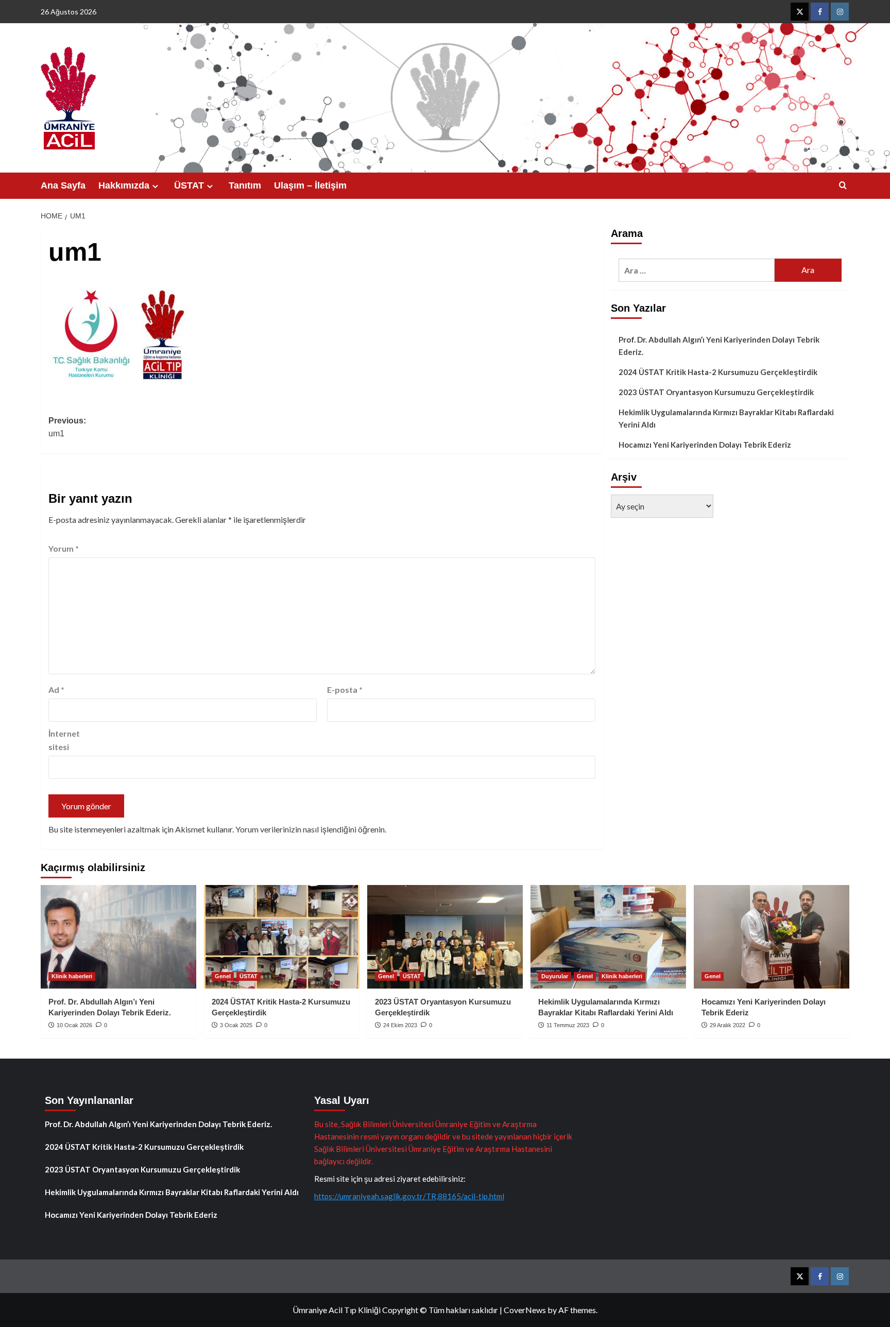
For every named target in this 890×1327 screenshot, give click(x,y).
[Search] (842, 186)
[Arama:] (697, 270)
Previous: (67, 427)
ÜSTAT (189, 185)
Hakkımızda (123, 185)
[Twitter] (800, 12)
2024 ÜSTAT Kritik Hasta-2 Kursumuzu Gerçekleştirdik (718, 372)
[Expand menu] (155, 186)
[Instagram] (840, 12)
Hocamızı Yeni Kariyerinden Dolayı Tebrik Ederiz (705, 444)
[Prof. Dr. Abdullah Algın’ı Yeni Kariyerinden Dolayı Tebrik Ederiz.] (118, 937)
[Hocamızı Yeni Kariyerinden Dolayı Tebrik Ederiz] (771, 937)
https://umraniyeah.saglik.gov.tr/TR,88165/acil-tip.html (409, 1196)
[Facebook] (820, 12)
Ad (56, 689)
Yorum (63, 548)
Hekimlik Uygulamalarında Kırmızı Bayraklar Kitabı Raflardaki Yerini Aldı (726, 418)
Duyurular (554, 976)
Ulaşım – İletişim (310, 185)
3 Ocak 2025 (236, 1025)
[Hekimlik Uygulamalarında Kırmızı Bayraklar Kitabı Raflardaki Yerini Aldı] (608, 937)
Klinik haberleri (72, 976)
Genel (223, 976)
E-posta (345, 689)
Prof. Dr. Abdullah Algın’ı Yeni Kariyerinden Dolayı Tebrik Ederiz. (719, 345)
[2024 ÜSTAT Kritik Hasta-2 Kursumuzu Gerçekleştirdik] (282, 937)
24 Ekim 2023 (400, 1025)
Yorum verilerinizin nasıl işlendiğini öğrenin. (310, 829)
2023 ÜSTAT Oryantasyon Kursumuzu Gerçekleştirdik (716, 392)
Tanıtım (245, 185)
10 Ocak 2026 (74, 1025)
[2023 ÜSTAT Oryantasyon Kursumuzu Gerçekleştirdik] (445, 937)
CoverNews (525, 1310)
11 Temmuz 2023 (567, 1025)
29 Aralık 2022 (727, 1025)
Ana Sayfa (63, 185)
